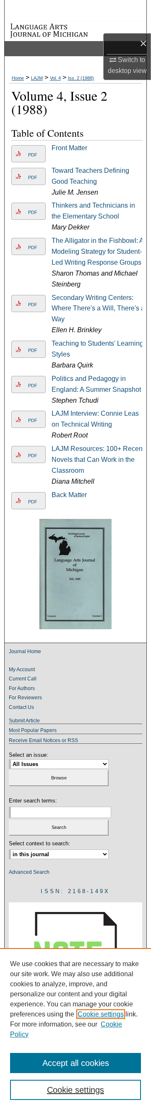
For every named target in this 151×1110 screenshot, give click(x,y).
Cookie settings (101, 1014)
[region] (75, 1029)
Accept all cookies (75, 1063)
